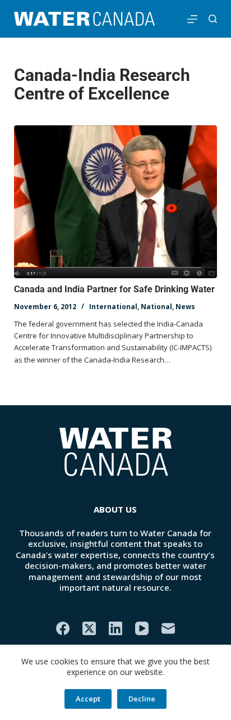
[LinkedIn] (115, 628)
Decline (141, 699)
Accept (88, 699)
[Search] (213, 19)
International (113, 306)
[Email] (168, 628)
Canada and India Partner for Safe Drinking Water (114, 289)
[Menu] (192, 19)
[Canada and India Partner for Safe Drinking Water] (116, 201)
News (185, 306)
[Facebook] (63, 628)
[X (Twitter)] (89, 628)
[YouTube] (142, 628)
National (156, 306)
